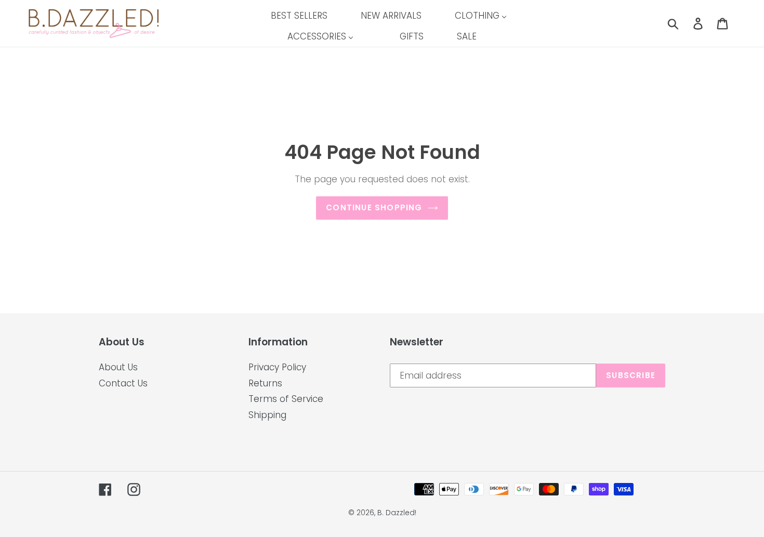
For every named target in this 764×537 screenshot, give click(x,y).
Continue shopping (374, 207)
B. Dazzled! (396, 512)
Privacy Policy (277, 367)
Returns (265, 383)
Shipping (267, 415)
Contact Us (123, 383)
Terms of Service (285, 399)
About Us (118, 367)
